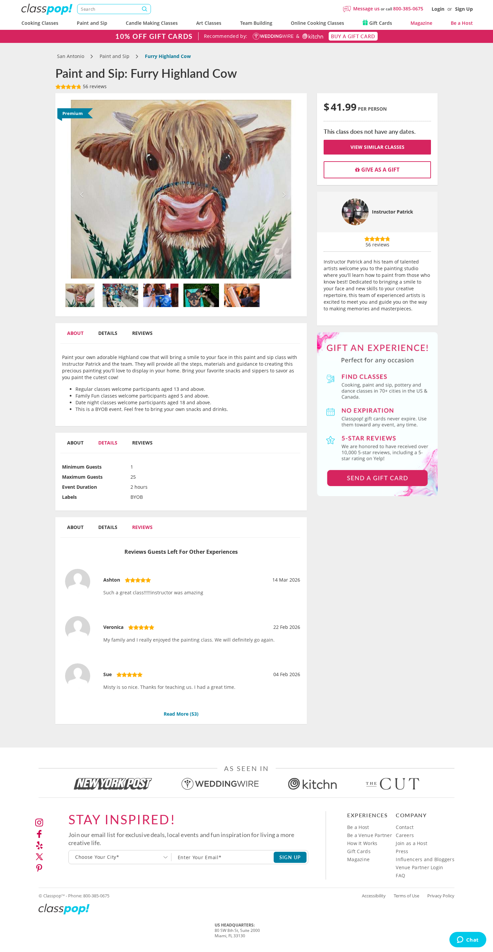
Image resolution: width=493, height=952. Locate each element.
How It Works (362, 843)
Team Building (256, 23)
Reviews (142, 333)
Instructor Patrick (392, 212)
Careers (405, 835)
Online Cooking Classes (317, 23)
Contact (405, 827)
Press (402, 851)
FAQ (400, 875)
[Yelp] (39, 845)
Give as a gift (379, 169)
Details (107, 333)
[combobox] (120, 857)
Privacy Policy (440, 895)
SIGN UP (290, 857)
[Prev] (80, 189)
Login (438, 9)
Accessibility (374, 895)
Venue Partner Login (419, 867)
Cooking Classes (39, 23)
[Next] (282, 189)
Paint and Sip (92, 23)
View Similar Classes (377, 147)
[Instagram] (39, 823)
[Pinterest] (39, 868)
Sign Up (464, 9)
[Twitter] (39, 857)
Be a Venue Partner (369, 835)
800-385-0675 (408, 8)
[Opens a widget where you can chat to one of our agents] (467, 940)
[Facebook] (39, 834)
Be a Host (462, 23)
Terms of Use (406, 895)
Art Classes (208, 23)
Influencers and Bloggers (425, 859)
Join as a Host (411, 843)
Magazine (421, 23)
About (75, 333)
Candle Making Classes (152, 23)
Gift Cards (380, 23)
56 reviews (94, 86)
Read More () (181, 714)
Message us (366, 8)
